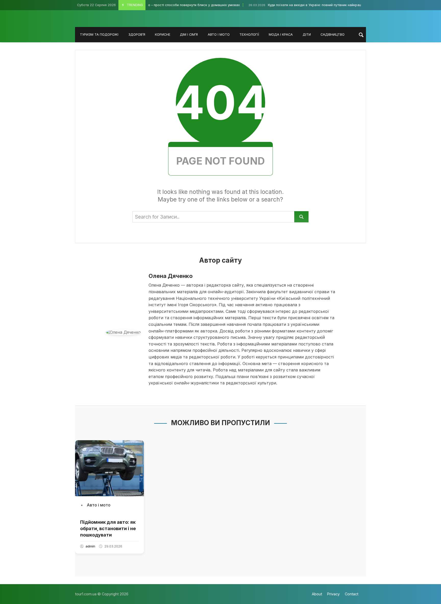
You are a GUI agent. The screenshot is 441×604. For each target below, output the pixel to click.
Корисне (162, 34)
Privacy (333, 594)
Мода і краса (281, 34)
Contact (351, 594)
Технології (249, 34)
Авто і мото (219, 34)
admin (90, 546)
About (317, 594)
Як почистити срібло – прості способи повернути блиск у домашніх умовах (163, 5)
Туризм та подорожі (99, 34)
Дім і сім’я (189, 34)
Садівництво (333, 34)
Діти (307, 34)
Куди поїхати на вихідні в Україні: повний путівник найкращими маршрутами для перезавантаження (332, 5)
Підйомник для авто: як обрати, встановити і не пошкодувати (108, 528)
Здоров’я (136, 34)
